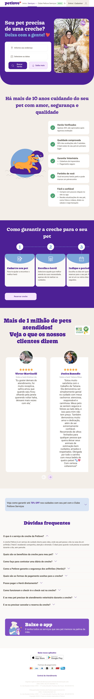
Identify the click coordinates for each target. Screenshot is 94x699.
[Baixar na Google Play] (55, 657)
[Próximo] (50, 477)
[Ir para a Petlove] (13, 3)
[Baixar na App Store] (38, 657)
